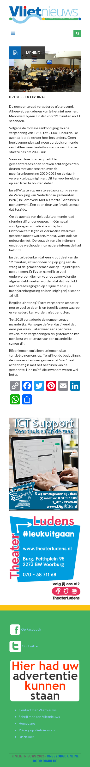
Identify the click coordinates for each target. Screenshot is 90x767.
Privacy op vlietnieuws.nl (37, 730)
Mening (33, 52)
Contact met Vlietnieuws (38, 710)
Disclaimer (26, 737)
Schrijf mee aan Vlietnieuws (39, 717)
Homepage (27, 723)
